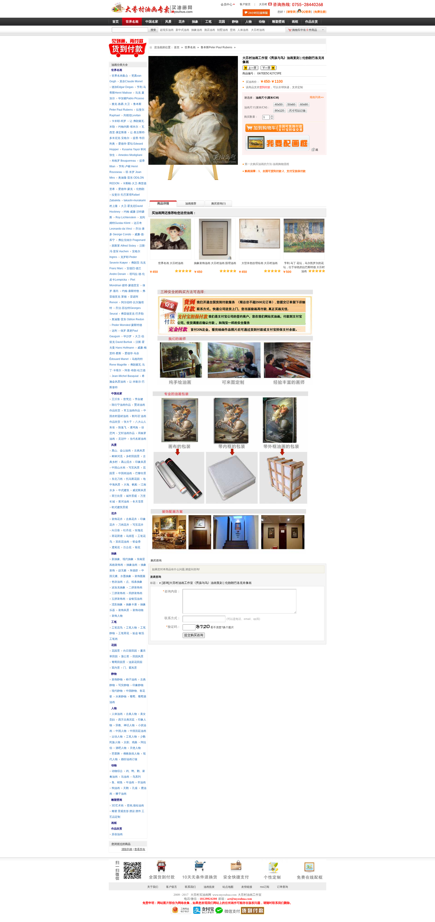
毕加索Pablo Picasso (131, 98)
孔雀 (135, 788)
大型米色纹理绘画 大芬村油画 (260, 263)
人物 (114, 708)
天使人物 (135, 748)
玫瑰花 (139, 530)
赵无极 (122, 570)
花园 (114, 645)
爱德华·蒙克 (125, 189)
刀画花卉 (123, 524)
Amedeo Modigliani (130, 155)
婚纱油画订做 (129, 759)
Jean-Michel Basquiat (125, 376)
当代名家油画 (138, 438)
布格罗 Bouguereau (124, 160)
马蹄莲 (130, 536)
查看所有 (139, 849)
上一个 (250, 68)
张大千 (128, 421)
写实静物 (123, 685)
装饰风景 (123, 610)
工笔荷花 (123, 633)
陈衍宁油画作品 (121, 404)
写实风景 (134, 467)
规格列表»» (317, 97)
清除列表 (126, 849)
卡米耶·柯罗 (119, 121)
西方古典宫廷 (126, 719)
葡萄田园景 (118, 662)
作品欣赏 (116, 828)
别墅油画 (222, 30)
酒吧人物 (121, 748)
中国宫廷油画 (138, 731)
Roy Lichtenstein (126, 217)
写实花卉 (138, 524)
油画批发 (209, 886)
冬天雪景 (138, 501)
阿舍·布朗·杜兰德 (135, 370)
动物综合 (117, 771)
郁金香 (137, 541)
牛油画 (130, 782)
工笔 (114, 622)
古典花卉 (131, 519)
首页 (176, 47)
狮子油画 (121, 793)
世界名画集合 (120, 75)
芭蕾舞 (116, 753)
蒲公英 (125, 656)
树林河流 (117, 456)
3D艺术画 (117, 805)
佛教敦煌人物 (131, 753)
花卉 (114, 513)
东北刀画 (117, 478)
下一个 (268, 68)
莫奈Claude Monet (131, 81)
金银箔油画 (135, 598)
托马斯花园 (133, 478)
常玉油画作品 (132, 410)
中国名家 (116, 393)
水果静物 (121, 696)
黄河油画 (123, 501)
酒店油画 (209, 30)
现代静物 (117, 690)
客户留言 (245, 4)
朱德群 (134, 570)
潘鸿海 (134, 427)
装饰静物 (117, 679)
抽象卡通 (131, 604)
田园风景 (138, 656)
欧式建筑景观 (120, 507)
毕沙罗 (127, 336)
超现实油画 (167, 30)
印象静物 (138, 685)
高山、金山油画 (121, 450)
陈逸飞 (122, 427)
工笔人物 (131, 627)
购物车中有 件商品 (304, 30)
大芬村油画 (258, 30)
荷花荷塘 (117, 536)
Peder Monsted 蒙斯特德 (127, 325)
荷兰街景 (117, 495)
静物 (114, 673)
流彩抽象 (117, 604)
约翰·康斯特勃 (130, 291)
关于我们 (152, 886)
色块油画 (117, 581)
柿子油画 (131, 679)
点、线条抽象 (134, 581)
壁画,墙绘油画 (135, 805)
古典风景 (139, 450)
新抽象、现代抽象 (122, 559)
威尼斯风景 (139, 490)
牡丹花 (127, 530)
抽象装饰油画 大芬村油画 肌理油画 (215, 263)
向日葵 (116, 530)
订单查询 (282, 886)
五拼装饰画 (118, 598)
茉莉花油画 (122, 541)
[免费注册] (320, 11)
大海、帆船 (130, 484)
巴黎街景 (140, 473)
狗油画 (116, 788)
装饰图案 (140, 576)
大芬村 (263, 4)
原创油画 (117, 834)
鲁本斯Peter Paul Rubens (216, 47)
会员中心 (226, 4)
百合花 (127, 547)
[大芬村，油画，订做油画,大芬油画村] (152, 14)
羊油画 (142, 782)
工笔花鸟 (117, 627)
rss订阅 (264, 886)
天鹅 (126, 788)
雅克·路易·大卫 (121, 104)
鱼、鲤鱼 (117, 782)
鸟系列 (137, 776)
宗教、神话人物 (125, 725)
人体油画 (242, 30)
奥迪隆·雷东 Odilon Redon (128, 319)
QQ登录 (306, 11)
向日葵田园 (130, 650)
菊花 (137, 547)
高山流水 (126, 461)
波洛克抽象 (118, 587)
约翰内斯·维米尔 (128, 126)
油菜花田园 (135, 662)
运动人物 (117, 736)
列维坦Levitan (132, 115)
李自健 (139, 399)
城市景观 (131, 495)
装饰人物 (117, 615)
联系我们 (190, 886)
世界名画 (190, 47)
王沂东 (116, 399)
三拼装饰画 (118, 593)
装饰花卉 (117, 519)
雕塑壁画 (116, 799)
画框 (114, 823)
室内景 (116, 667)
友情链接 (246, 886)
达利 (114, 330)
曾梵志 (127, 399)
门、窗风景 (130, 667)
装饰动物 (138, 610)
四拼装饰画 (135, 593)
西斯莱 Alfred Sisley (124, 245)
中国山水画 (118, 467)
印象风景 (140, 461)
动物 (114, 765)
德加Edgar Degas (122, 87)
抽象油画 (196, 30)
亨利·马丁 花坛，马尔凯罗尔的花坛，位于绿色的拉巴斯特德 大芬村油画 (304, 267)
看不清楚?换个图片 (222, 627)
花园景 (116, 650)
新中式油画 (182, 30)
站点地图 (227, 886)
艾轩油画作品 (126, 433)
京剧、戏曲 (130, 742)
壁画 (232, 30)
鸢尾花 (116, 547)
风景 (114, 444)
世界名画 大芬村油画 (170, 263)
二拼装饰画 (135, 587)
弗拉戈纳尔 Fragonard (131, 240)
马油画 (125, 776)
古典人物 (131, 714)
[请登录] (291, 11)
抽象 (114, 553)
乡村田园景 (133, 456)
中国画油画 (125, 473)
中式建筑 (123, 490)
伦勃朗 (140, 189)
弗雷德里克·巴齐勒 (132, 313)
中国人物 (121, 731)
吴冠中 (122, 438)
